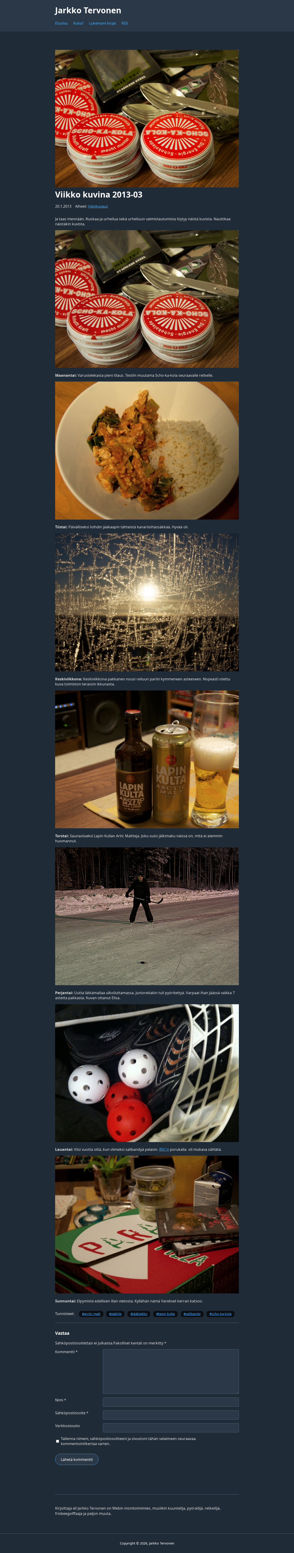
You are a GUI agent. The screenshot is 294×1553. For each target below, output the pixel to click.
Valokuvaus (98, 206)
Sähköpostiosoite (71, 1412)
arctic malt (92, 1314)
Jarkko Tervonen (88, 10)
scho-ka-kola (222, 1314)
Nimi (60, 1400)
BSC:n (164, 1149)
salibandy (193, 1314)
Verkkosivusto (67, 1425)
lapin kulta (166, 1314)
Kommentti (66, 1351)
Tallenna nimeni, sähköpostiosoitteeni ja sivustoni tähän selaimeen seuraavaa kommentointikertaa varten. (128, 1441)
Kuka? (78, 23)
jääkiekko (140, 1314)
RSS (125, 23)
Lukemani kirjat (102, 23)
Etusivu (61, 23)
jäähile (116, 1314)
